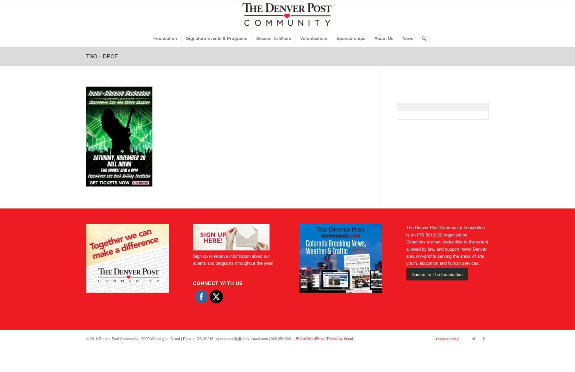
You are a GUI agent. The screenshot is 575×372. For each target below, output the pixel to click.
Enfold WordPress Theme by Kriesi (324, 338)
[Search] (422, 38)
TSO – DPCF (102, 56)
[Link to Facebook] (484, 338)
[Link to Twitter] (474, 338)
